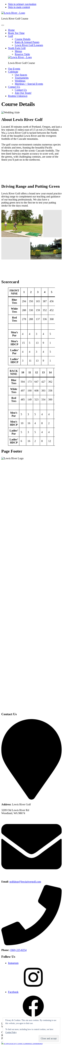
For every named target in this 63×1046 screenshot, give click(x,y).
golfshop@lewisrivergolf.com (25, 881)
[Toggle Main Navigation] (2, 25)
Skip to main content (19, 7)
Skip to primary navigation (22, 4)
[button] (10, 36)
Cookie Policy (11, 1032)
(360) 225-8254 (18, 950)
